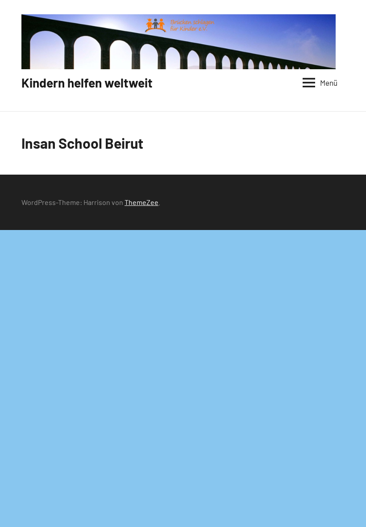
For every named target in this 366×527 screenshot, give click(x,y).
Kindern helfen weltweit (87, 82)
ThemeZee (141, 202)
